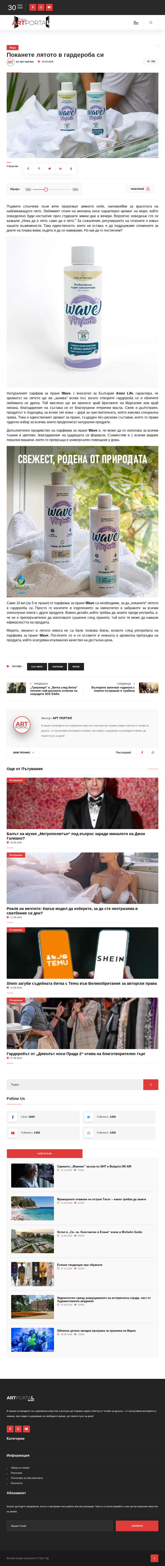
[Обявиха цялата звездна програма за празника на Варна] (32, 1340)
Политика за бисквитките (27, 1478)
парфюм (57, 667)
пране (76, 667)
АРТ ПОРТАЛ (62, 718)
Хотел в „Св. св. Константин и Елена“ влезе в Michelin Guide (99, 1232)
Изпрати (137, 1526)
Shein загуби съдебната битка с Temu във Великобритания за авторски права (82, 983)
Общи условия (20, 1467)
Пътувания (15, 780)
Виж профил (22, 752)
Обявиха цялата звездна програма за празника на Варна (96, 1330)
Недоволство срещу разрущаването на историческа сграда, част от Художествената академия (104, 1299)
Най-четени (45, 1153)
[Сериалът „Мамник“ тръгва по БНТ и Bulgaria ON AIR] (32, 1176)
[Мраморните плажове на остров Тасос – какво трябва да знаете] (32, 1208)
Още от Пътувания (25, 769)
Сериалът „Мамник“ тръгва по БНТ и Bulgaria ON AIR (94, 1166)
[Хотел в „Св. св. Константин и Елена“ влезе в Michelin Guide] (32, 1241)
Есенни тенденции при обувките (79, 1264)
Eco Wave (37, 667)
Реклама (16, 1472)
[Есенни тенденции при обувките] (32, 1274)
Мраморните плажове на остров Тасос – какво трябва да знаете (101, 1199)
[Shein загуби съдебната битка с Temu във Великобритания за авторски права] (83, 953)
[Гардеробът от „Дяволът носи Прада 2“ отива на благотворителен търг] (83, 1023)
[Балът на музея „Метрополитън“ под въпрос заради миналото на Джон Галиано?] (83, 803)
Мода (12, 47)
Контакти (16, 1483)
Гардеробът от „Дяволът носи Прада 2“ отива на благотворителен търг (76, 1054)
